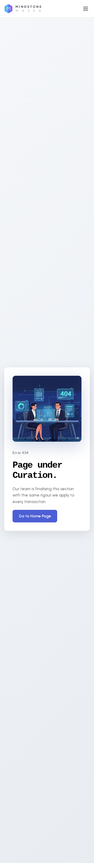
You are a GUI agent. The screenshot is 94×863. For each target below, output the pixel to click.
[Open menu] (85, 8)
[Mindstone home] (23, 9)
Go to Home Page (35, 516)
